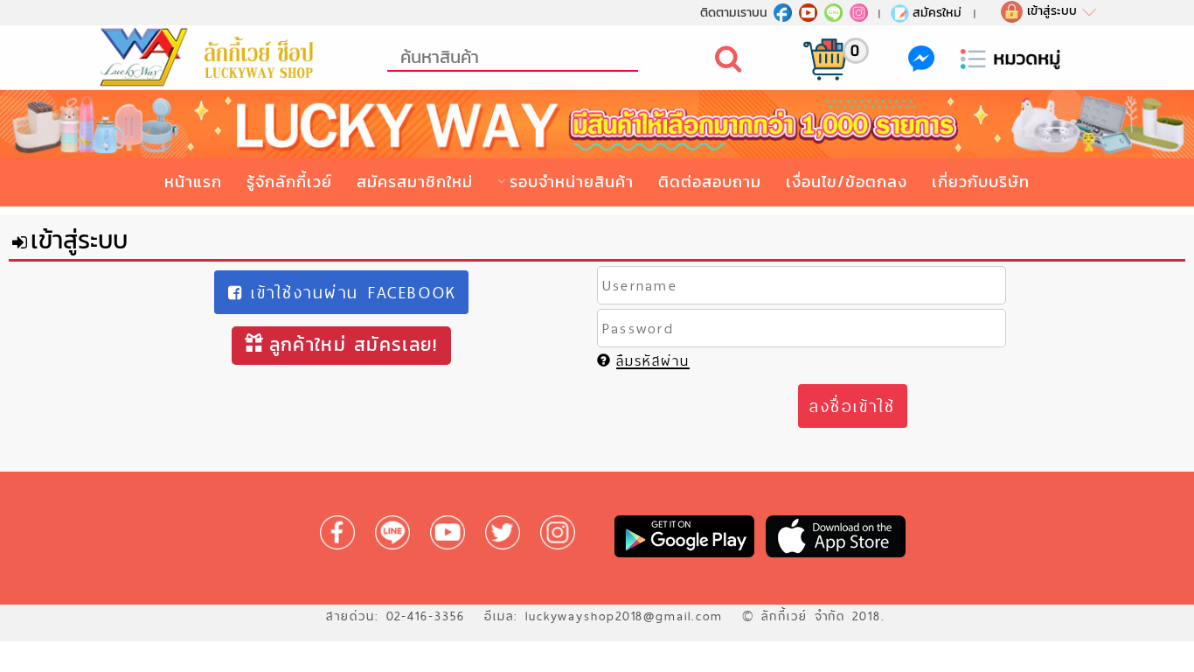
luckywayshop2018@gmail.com (624, 616)
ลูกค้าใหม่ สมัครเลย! (353, 344)
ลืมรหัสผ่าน (653, 361)
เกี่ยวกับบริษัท (981, 181)
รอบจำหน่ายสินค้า (572, 181)
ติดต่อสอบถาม (709, 181)
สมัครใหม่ (937, 12)
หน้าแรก (193, 181)
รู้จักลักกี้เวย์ (289, 181)
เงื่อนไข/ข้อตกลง (846, 181)
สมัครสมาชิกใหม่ (415, 181)
